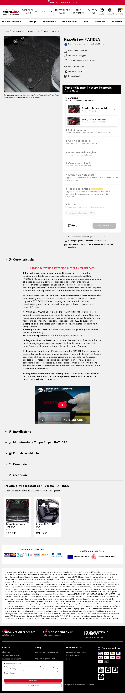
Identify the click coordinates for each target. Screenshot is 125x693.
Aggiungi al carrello (104, 225)
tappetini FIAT (73, 594)
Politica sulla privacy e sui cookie (71, 685)
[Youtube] (101, 670)
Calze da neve (93, 11)
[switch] (11, 22)
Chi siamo (6, 652)
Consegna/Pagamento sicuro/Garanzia (76, 653)
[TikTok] (115, 670)
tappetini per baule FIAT (31, 616)
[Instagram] (108, 670)
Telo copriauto (78, 11)
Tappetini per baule (62, 11)
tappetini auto (72, 579)
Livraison (90, 685)
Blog (68, 659)
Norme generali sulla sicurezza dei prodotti (11, 657)
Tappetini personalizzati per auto (46, 653)
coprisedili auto (75, 618)
